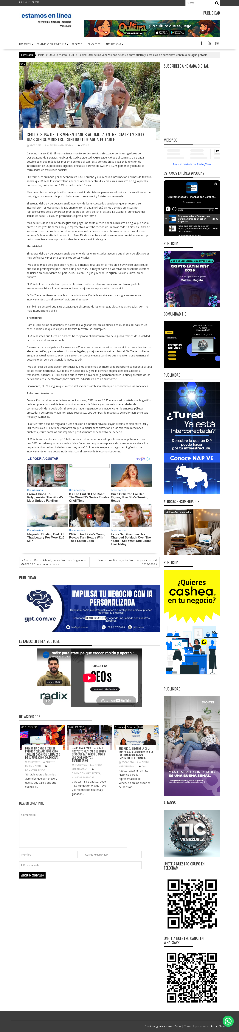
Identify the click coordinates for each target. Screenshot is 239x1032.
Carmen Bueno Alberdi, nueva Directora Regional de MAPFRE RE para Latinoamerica (54, 562)
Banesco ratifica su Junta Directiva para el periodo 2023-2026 (128, 562)
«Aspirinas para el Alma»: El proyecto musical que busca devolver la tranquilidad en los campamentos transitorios (89, 754)
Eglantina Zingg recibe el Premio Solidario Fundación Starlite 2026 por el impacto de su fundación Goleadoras (42, 753)
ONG (22, 63)
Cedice (85, 145)
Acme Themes (219, 1026)
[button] (228, 1021)
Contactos (94, 44)
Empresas (120, 727)
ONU (144, 766)
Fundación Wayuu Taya (86, 773)
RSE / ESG (32, 727)
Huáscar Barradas (83, 777)
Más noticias (113, 44)
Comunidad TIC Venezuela (51, 44)
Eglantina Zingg (35, 770)
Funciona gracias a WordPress (163, 1026)
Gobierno (131, 727)
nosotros (25, 44)
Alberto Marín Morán (60, 145)
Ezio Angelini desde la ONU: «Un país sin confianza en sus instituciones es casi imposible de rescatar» (136, 753)
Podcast (77, 44)
